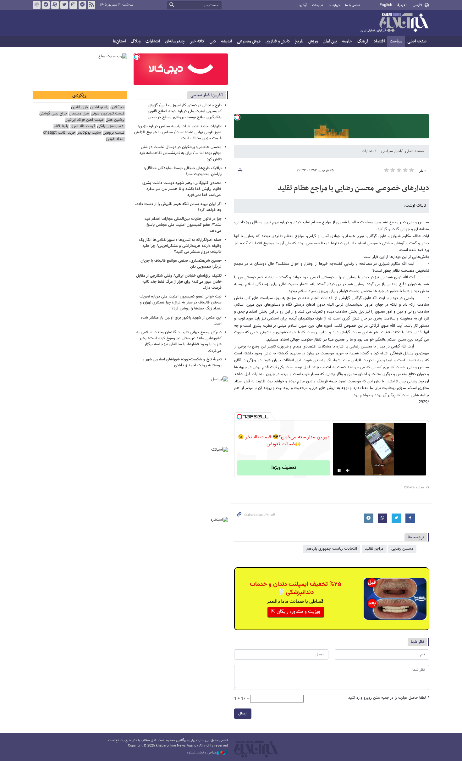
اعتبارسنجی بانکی (110, 126)
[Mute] (348, 470)
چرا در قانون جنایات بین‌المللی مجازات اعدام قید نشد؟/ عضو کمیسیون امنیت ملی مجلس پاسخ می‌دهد (183, 225)
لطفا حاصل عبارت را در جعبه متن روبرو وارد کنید (388, 698)
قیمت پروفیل (113, 133)
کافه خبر (197, 41)
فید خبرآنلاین (91, 5)
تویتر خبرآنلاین (64, 5)
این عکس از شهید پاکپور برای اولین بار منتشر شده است (181, 320)
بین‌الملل (330, 41)
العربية (402, 5)
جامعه (347, 41)
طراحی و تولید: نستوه (202, 752)
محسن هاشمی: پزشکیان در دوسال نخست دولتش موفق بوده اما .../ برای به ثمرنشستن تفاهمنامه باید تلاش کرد (180, 153)
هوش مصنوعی (249, 41)
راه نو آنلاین (99, 107)
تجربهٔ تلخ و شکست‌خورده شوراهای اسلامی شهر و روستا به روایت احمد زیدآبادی (182, 362)
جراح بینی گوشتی (53, 114)
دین (213, 41)
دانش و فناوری (278, 41)
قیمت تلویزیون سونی (107, 114)
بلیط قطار (60, 126)
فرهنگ (363, 41)
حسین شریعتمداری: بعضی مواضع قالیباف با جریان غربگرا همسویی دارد (181, 264)
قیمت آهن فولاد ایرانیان (84, 120)
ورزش (313, 41)
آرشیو (303, 5)
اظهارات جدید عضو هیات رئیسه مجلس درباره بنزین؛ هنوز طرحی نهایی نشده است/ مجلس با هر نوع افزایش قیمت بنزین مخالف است (178, 132)
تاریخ (299, 41)
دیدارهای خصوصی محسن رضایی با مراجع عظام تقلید (353, 188)
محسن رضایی (402, 549)
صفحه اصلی (416, 41)
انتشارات (153, 41)
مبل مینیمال (79, 114)
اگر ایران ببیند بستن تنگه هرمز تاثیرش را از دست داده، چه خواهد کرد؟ (178, 207)
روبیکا (37, 5)
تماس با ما (352, 5)
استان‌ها (119, 41)
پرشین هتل (115, 120)
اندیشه (226, 41)
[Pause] (339, 470)
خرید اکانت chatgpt (59, 133)
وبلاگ (135, 41)
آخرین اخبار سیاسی (206, 95)
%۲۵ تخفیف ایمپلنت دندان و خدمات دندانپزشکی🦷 (295, 588)
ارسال (242, 713)
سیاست (396, 41)
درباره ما (334, 5)
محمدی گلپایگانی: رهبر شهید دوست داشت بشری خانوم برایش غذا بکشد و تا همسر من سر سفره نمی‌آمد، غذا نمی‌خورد (182, 189)
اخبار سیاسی (391, 151)
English (386, 5)
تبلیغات (317, 5)
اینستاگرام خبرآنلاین (73, 5)
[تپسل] (237, 117)
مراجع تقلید (374, 549)
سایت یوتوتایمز (89, 133)
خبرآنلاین (394, 23)
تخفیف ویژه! (283, 468)
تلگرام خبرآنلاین (82, 5)
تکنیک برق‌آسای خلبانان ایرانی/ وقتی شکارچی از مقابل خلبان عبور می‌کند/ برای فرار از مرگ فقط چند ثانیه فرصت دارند (179, 282)
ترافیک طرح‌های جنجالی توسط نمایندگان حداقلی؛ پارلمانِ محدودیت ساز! (183, 171)
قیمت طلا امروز (82, 126)
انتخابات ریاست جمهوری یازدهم (331, 549)
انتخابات (368, 151)
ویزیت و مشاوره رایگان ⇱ (295, 612)
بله (46, 5)
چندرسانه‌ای (175, 41)
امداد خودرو (115, 139)
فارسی (417, 5)
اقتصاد (379, 41)
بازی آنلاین (79, 107)
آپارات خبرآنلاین (55, 5)
